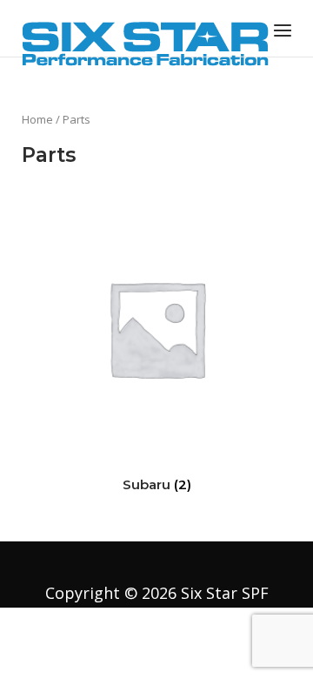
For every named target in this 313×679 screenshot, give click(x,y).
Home (37, 119)
